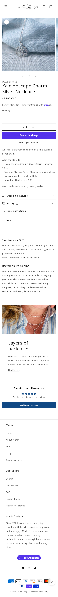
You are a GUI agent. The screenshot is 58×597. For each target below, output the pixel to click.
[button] (6, 6)
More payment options (29, 142)
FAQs (8, 492)
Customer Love (14, 460)
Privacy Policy (13, 499)
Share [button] (8, 220)
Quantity (6, 110)
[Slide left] (22, 76)
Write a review (29, 405)
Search (9, 478)
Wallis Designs (23, 591)
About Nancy (12, 439)
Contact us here (30, 257)
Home (9, 433)
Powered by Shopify (39, 591)
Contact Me (12, 485)
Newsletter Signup (15, 505)
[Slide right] (35, 76)
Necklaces (13, 369)
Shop (8, 446)
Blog (8, 453)
